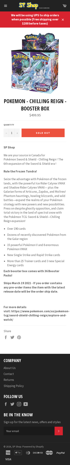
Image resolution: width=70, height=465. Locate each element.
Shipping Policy (14, 386)
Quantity (9, 124)
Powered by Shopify (33, 446)
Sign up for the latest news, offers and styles (32, 422)
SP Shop (16, 446)
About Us (10, 368)
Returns (9, 380)
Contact (9, 374)
